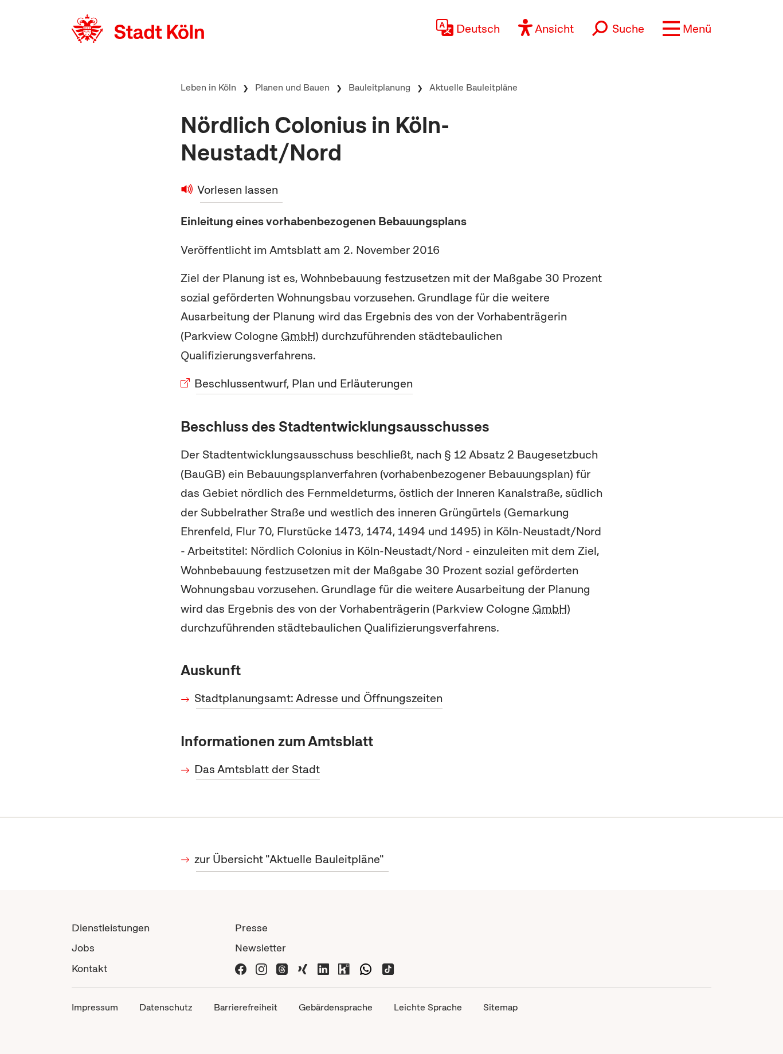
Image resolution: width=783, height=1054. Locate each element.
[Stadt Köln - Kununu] (344, 968)
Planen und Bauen (292, 87)
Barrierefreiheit (245, 1007)
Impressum (95, 1007)
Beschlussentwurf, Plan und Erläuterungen (304, 383)
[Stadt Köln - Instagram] (261, 968)
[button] (687, 28)
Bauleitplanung (379, 87)
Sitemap (500, 1007)
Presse (251, 927)
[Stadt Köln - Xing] (302, 968)
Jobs (83, 947)
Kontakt (89, 968)
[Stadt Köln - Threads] (282, 968)
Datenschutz (166, 1007)
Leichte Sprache (428, 1007)
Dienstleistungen (111, 927)
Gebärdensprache (336, 1007)
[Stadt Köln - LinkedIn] (323, 968)
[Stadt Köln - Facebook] (240, 968)
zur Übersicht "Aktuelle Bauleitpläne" (290, 859)
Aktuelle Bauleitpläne (473, 87)
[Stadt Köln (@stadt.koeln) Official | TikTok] (388, 968)
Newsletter (260, 947)
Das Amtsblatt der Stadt (258, 769)
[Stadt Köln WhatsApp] (366, 968)
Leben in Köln (208, 87)
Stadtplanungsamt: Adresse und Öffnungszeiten (319, 698)
